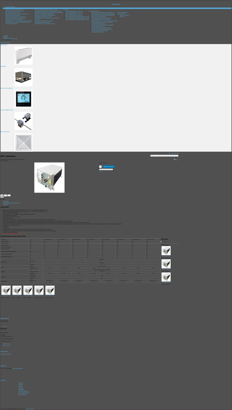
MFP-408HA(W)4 (50, 295)
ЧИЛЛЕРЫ (65, 9)
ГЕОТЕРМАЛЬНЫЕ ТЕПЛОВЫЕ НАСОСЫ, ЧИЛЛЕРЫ (47, 18)
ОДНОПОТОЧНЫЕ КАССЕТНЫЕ (12, 15)
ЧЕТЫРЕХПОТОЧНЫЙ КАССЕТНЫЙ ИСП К (15, 16)
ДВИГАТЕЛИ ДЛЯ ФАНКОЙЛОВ (99, 16)
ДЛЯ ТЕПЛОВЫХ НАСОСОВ (98, 26)
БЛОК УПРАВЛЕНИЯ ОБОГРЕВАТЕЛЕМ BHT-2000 (77, 18)
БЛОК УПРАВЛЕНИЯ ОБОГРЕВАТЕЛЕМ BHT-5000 (77, 19)
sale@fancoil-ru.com (6, 343)
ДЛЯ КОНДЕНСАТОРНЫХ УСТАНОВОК (100, 19)
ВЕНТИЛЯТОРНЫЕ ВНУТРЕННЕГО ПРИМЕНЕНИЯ (103, 14)
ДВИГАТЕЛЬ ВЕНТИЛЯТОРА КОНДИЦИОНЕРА (102, 12)
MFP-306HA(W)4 (28, 295)
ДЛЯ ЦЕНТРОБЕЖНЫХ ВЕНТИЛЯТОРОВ (101, 27)
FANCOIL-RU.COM (116, 4)
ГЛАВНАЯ (13, 7)
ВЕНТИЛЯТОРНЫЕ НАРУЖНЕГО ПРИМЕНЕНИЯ (103, 15)
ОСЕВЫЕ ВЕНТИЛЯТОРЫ (98, 32)
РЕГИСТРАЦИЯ (4, 42)
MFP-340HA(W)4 (39, 295)
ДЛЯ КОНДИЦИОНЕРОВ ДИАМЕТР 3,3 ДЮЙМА (103, 25)
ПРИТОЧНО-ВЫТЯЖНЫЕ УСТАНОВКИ (44, 20)
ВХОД (9, 42)
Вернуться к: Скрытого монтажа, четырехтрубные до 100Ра (164, 155)
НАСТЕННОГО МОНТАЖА (11, 23)
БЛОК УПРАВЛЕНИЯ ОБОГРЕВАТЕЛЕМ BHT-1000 (77, 16)
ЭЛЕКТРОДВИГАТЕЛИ (122, 12)
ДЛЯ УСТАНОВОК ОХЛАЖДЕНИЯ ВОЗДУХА (102, 18)
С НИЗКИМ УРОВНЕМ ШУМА (98, 23)
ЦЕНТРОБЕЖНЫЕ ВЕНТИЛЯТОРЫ (100, 30)
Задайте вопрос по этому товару (106, 169)
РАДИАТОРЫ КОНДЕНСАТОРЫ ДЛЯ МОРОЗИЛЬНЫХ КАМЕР (49, 12)
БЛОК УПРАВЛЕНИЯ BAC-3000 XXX (73, 14)
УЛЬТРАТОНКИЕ (9, 8)
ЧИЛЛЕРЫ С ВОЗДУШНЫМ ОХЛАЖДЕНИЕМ (45, 15)
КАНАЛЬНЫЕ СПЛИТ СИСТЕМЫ (42, 22)
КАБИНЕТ (126, 15)
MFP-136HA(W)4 (166, 256)
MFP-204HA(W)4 (166, 282)
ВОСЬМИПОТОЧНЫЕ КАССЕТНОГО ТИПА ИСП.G (16, 14)
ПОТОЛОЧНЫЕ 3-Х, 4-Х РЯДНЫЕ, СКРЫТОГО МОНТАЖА (18, 20)
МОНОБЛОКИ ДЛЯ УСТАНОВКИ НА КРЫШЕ (45, 23)
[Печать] (176, 159)
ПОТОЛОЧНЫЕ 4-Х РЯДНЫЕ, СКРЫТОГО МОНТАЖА (17, 22)
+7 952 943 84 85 (5, 345)
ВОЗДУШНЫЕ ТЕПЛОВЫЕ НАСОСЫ (43, 16)
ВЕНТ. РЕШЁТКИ (121, 14)
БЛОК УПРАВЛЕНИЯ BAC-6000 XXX (73, 15)
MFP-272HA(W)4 (17, 295)
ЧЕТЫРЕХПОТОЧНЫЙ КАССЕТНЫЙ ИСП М (15, 18)
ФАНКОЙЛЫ (35, 8)
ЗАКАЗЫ (122, 15)
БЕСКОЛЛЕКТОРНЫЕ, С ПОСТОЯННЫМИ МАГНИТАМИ (104, 20)
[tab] (6, 201)
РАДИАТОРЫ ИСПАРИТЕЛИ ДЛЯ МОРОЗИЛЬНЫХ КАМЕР (48, 11)
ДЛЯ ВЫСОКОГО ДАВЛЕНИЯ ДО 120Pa (14, 11)
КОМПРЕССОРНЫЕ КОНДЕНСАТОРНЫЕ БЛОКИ (46, 9)
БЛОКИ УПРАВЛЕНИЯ (94, 11)
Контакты (8, 7)
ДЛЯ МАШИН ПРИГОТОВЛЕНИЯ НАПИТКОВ (102, 29)
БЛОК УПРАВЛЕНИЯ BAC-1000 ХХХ (73, 11)
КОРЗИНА (122, 16)
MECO (100, 171)
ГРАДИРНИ (37, 19)
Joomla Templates (30, 409)
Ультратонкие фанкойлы (5, 354)
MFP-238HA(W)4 (6, 295)
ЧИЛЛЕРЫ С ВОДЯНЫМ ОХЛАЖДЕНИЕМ (44, 14)
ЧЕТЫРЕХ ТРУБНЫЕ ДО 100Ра (12, 12)
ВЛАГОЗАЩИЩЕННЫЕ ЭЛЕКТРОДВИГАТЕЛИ (102, 22)
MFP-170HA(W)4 (172, 153)
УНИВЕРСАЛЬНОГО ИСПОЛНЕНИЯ (13, 19)
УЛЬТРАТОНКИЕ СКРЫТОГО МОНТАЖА (14, 9)
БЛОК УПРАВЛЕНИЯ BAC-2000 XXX (73, 12)
